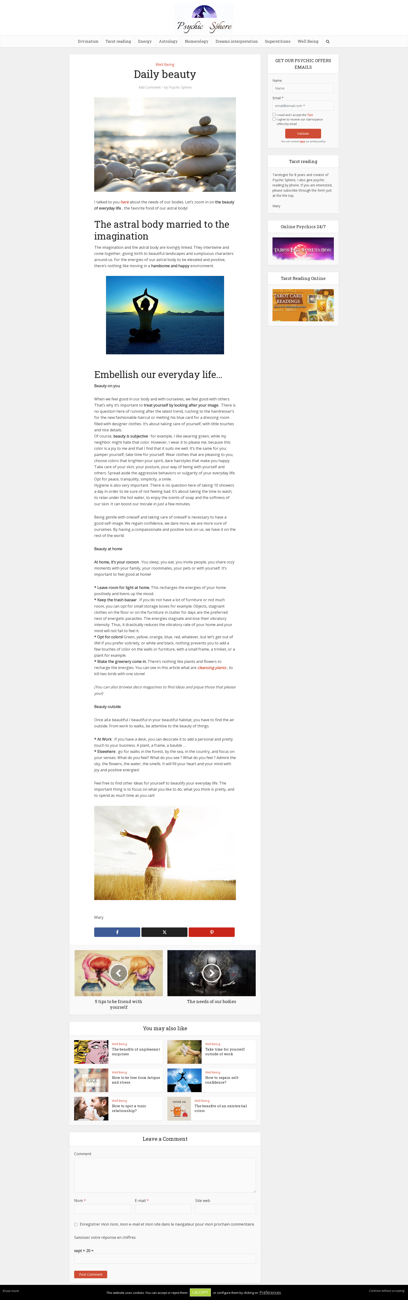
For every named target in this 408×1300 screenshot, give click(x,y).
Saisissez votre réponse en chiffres (105, 1237)
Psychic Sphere (180, 87)
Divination (88, 41)
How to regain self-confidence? (222, 1080)
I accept (200, 1292)
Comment (82, 1153)
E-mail (142, 1200)
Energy (145, 41)
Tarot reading (118, 41)
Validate (303, 133)
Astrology (168, 41)
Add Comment (150, 87)
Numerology (196, 41)
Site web (202, 1200)
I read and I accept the (295, 115)
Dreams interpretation (237, 41)
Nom (80, 1200)
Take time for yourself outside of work (225, 1051)
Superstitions (277, 41)
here (302, 141)
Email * (278, 98)
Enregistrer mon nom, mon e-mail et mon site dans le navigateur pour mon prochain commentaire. (167, 1224)
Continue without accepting (386, 1291)
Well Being (308, 41)
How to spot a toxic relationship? (129, 1108)
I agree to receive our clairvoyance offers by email (300, 121)
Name (277, 80)
